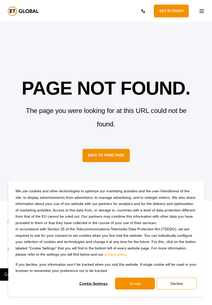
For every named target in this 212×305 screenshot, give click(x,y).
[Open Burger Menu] (201, 11)
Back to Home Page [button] (106, 155)
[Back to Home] (23, 11)
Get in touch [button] (171, 11)
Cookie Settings (93, 283)
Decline (177, 283)
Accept (135, 283)
